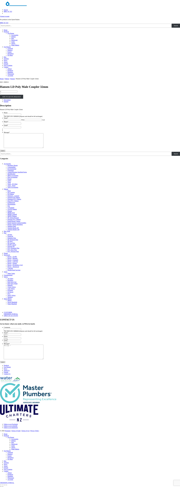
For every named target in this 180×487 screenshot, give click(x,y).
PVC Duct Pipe (12, 250)
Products (6, 31)
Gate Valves (11, 288)
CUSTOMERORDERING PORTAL (11, 313)
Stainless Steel (12, 226)
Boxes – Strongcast (13, 267)
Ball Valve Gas (12, 282)
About (6, 62)
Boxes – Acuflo (12, 256)
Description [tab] (7, 100)
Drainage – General (13, 196)
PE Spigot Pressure (13, 218)
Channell (10, 48)
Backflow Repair (13, 165)
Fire (9, 206)
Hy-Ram (10, 55)
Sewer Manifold (12, 302)
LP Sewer (10, 292)
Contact (6, 67)
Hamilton (10, 72)
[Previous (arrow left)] (1, 486)
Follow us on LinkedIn (10, 426)
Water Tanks (11, 273)
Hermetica (11, 53)
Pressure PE (11, 246)
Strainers (10, 297)
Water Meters (15, 45)
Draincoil (10, 236)
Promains (7, 431)
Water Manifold (12, 304)
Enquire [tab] (6, 101)
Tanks (13, 42)
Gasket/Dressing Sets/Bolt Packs (17, 172)
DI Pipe (10, 234)
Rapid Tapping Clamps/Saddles (17, 223)
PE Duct (10, 241)
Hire (5, 57)
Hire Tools (7, 231)
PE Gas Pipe (11, 243)
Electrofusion (11, 204)
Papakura (10, 70)
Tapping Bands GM (13, 229)
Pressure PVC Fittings (14, 219)
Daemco (10, 50)
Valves (13, 43)
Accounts (10, 75)
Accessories (14, 35)
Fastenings (11, 170)
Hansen (12, 79)
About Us (7, 370)
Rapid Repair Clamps (14, 221)
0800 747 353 (8, 11)
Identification (11, 174)
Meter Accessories (13, 175)
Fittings (13, 37)
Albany (10, 69)
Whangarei (11, 74)
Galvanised (11, 207)
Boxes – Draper (12, 263)
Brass (9, 191)
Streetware (14, 40)
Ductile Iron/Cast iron (14, 270)
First (22, 120)
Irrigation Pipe (12, 238)
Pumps (6, 253)
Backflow (10, 280)
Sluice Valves (11, 295)
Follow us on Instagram (11, 427)
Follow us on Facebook (11, 424)
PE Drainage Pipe (13, 239)
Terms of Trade (15, 431)
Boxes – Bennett (12, 258)
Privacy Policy (34, 431)
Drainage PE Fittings (14, 197)
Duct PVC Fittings (13, 201)
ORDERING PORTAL (7, 483)
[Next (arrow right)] (2, 486)
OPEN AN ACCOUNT (11, 315)
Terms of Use (25, 431)
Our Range (11, 33)
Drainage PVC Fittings (14, 199)
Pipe (12, 38)
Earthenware (11, 202)
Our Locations (8, 65)
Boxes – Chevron (13, 261)
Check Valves (12, 287)
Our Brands (7, 47)
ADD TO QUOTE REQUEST (11, 96)
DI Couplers (11, 192)
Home (5, 30)
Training (6, 58)
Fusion (10, 52)
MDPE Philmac (12, 216)
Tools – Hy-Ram (12, 184)
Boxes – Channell (13, 260)
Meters (10, 300)
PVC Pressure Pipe (13, 251)
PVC (9, 294)
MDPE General (12, 214)
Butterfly (10, 285)
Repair (9, 179)
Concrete (10, 268)
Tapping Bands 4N (13, 228)
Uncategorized (8, 275)
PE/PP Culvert (12, 245)
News (5, 60)
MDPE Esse (11, 212)
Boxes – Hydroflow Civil (15, 265)
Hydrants (10, 290)
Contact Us (7, 374)
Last (43, 120)
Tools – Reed (11, 185)
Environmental (12, 169)
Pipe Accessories (12, 177)
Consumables (11, 167)
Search (6, 10)
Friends (6, 64)
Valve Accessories (13, 187)
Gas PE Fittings (12, 209)
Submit (3, 150)
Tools (9, 182)
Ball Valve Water (13, 283)
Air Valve (10, 278)
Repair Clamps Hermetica (15, 224)
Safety (9, 180)
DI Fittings (11, 194)
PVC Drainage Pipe (13, 248)
